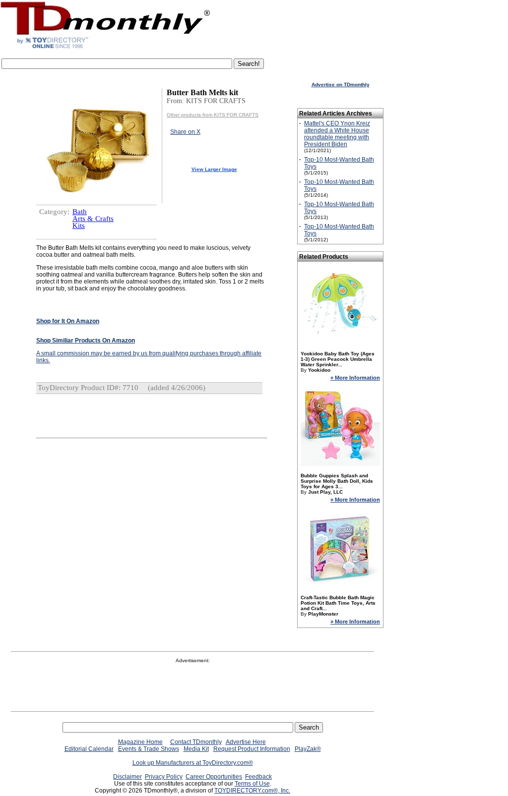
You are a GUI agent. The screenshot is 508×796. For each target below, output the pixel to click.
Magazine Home (140, 742)
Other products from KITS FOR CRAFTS (212, 114)
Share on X (185, 131)
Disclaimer (127, 776)
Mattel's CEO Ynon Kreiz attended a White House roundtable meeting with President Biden (337, 134)
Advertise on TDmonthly (341, 84)
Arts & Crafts (93, 219)
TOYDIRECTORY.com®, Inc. (252, 790)
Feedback (258, 776)
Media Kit (196, 748)
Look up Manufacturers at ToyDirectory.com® (192, 762)
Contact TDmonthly (196, 742)
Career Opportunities (214, 776)
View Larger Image (214, 169)
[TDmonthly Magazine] (105, 48)
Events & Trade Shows (148, 748)
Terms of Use (252, 783)
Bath (79, 212)
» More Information (355, 378)
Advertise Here (246, 742)
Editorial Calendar (89, 748)
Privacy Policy (164, 776)
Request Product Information (251, 748)
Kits (78, 225)
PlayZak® (308, 748)
